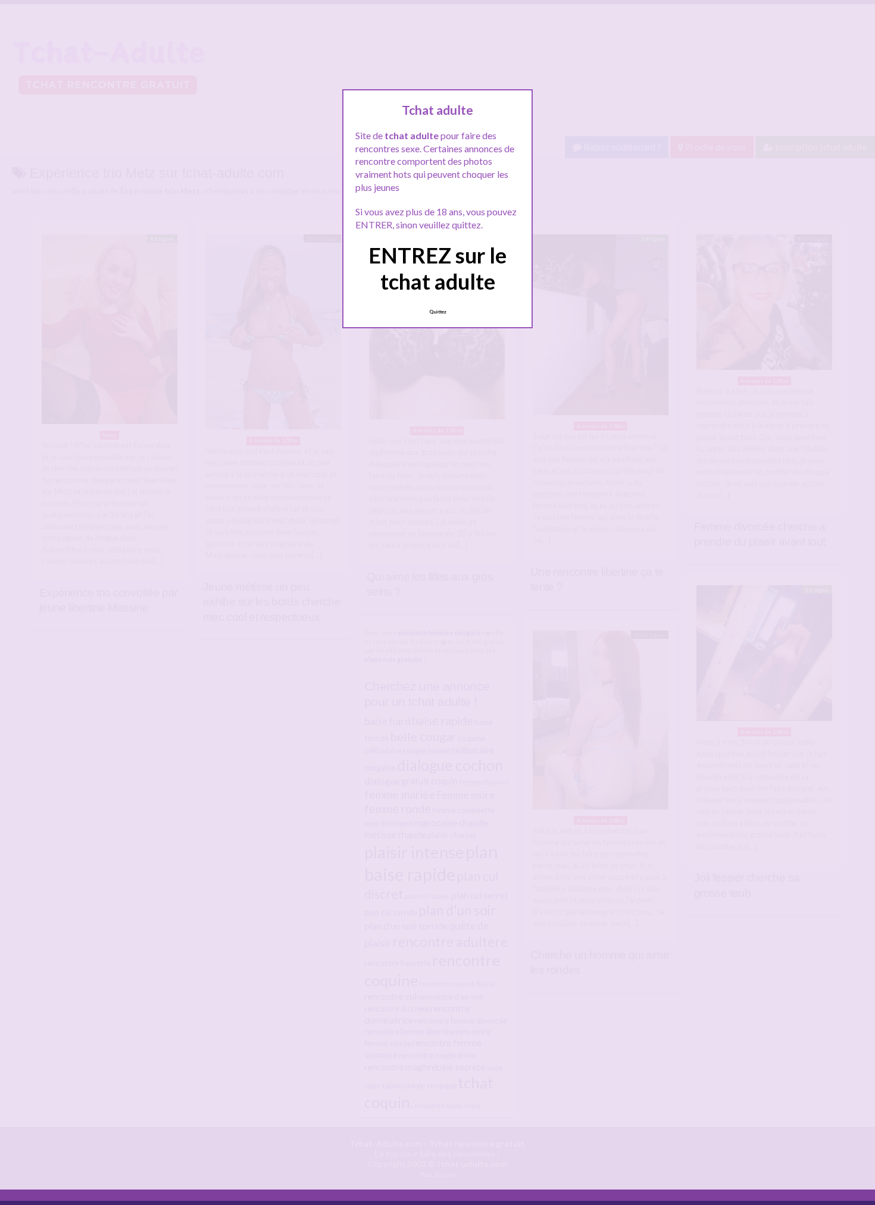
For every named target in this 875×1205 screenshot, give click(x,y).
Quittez (437, 312)
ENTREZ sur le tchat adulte (437, 268)
